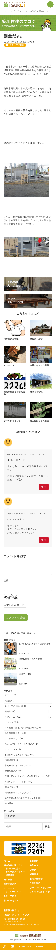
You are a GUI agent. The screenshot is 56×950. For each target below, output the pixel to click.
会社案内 (34, 861)
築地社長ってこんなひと (18, 792)
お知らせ (34, 865)
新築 (10, 711)
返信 (43, 486)
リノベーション (13, 891)
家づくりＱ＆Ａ (11, 900)
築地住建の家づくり (13, 865)
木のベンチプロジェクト (18, 781)
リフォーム (13, 717)
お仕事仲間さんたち (16, 733)
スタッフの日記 (16, 45)
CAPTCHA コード (14, 604)
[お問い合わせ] (12, 946)
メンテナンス (13, 749)
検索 (47, 826)
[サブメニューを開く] (50, 706)
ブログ (33, 869)
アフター (10, 695)
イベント (12, 722)
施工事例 (8, 879)
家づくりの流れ (13, 868)
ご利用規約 (35, 883)
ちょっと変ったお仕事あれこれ (21, 744)
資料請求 (34, 874)
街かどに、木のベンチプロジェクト (23, 798)
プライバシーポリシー (40, 887)
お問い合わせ (36, 878)
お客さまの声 (10, 884)
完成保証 (10, 875)
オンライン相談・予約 (40, 892)
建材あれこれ (13, 771)
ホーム (7, 861)
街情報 (10, 803)
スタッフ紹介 (10, 896)
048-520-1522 (16, 915)
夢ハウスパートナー (15, 872)
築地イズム (12, 787)
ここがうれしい (14, 738)
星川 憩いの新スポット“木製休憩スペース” (28, 776)
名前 (6, 580)
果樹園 (10, 700)
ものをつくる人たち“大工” (20, 754)
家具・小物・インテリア (18, 765)
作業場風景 (12, 760)
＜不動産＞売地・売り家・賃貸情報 (23, 727)
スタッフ (11, 513)
